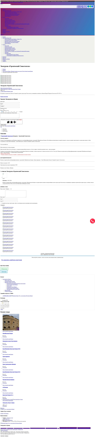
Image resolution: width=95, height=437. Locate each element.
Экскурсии (7, 18)
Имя (1, 199)
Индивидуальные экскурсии (10, 21)
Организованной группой (10, 20)
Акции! (2, 34)
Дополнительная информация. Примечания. (8, 112)
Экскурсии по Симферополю (51, 428)
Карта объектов (8, 16)
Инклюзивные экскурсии (9, 22)
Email (1, 201)
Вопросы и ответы (6, 31)
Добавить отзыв (10, 91)
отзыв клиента (3, 91)
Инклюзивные (7, 290)
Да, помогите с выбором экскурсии (11, 260)
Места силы (9, 285)
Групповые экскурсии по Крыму (11, 12)
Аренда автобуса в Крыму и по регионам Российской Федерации (17, 23)
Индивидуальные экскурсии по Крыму (12, 13)
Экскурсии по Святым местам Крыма (37, 428)
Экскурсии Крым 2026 (7, 10)
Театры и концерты (8, 291)
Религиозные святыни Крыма (12, 288)
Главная (4, 9)
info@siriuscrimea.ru (8, 420)
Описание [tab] (4, 128)
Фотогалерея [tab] (5, 131)
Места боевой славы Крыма (10, 125)
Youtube (1, 413)
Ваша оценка (3, 188)
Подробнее (5, 336)
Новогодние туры (8, 280)
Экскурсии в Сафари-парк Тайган (18, 428)
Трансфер (6, 25)
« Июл (1, 309)
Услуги (4, 17)
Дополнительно (8, 26)
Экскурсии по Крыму (7, 279)
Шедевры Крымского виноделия (13, 289)
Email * (1, 103)
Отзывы (4, 32)
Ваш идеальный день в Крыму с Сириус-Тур (13, 11)
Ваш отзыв (2, 197)
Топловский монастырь (4, 428)
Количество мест (3, 108)
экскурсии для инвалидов (68, 428)
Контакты (4, 29)
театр (58, 428)
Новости (4, 30)
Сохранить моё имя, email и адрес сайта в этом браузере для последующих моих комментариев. (20, 203)
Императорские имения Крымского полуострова (16, 283)
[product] (49, 322)
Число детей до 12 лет (4, 110)
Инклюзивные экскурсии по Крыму (11, 15)
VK (1, 126)
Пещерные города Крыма (12, 286)
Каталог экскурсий (8, 19)
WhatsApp (4, 269)
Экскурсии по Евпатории (26, 428)
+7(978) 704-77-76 (82, 7)
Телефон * (2, 106)
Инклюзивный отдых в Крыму (13, 27)
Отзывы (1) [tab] (5, 130)
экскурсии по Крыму (84, 428)
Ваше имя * (2, 101)
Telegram (3, 271)
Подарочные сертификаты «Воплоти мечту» (15, 28)
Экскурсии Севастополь (10, 428)
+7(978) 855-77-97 (82, 6)
